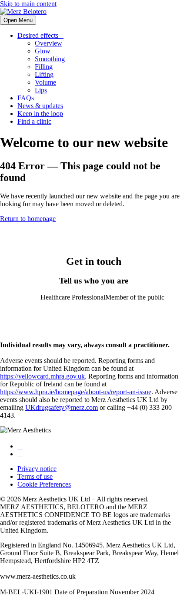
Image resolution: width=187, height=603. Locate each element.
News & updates (40, 105)
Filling (44, 66)
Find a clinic (34, 121)
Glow (42, 51)
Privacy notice (37, 468)
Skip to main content (28, 3)
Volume (45, 82)
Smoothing (50, 59)
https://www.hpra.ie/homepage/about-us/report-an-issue (75, 391)
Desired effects (37, 35)
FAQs (25, 98)
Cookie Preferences (44, 484)
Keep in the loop (40, 113)
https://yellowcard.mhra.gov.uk (42, 376)
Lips (41, 90)
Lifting (44, 74)
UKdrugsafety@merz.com (61, 407)
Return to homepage (28, 218)
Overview (48, 43)
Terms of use (35, 476)
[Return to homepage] (23, 11)
